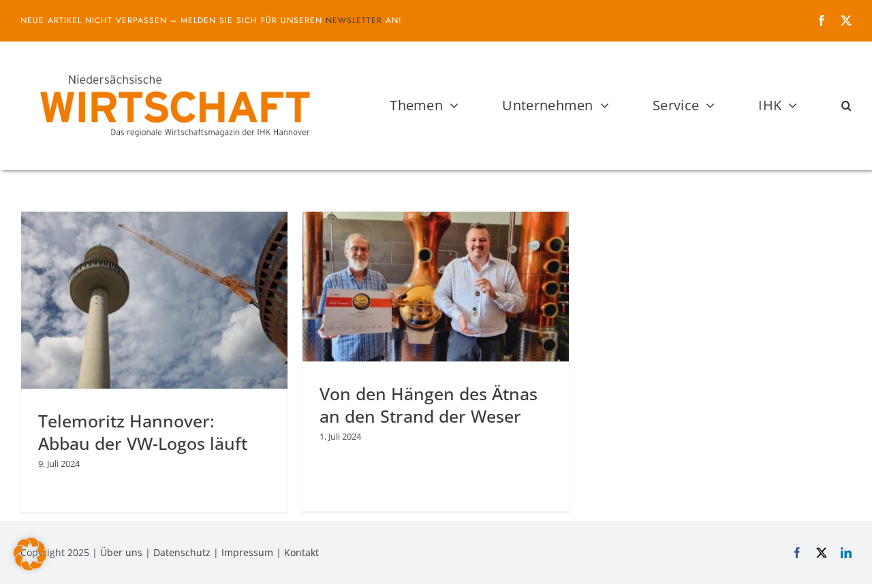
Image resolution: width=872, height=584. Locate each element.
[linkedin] (846, 552)
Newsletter (354, 20)
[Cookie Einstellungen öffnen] (30, 566)
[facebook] (821, 20)
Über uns (121, 552)
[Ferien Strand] (173, 67)
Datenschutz (182, 552)
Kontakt (301, 552)
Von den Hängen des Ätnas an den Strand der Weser (429, 404)
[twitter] (846, 20)
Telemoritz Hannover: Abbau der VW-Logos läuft (142, 432)
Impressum (247, 552)
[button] (846, 105)
